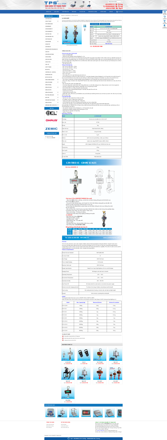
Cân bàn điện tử (48, 28)
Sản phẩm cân (65, 11)
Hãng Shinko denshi (49, 79)
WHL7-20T (68, 381)
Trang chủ (48, 11)
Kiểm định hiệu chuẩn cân (51, 105)
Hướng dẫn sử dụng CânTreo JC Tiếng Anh (72, 336)
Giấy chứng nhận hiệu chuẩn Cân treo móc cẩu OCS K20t (74, 338)
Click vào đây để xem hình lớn (72, 45)
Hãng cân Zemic (48, 82)
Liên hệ (111, 11)
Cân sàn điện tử (48, 31)
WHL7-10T (116, 362)
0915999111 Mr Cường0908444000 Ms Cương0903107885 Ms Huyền (114, 6)
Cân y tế (47, 64)
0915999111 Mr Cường (80, 438)
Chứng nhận (103, 11)
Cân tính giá (48, 46)
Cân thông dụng (49, 23)
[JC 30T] (85, 25)
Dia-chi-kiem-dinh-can (65, 427)
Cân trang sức (48, 39)
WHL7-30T (84, 381)
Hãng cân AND (48, 87)
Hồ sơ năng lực (49, 427)
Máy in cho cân (48, 77)
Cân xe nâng (48, 56)
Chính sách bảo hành (50, 424)
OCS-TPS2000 (100, 362)
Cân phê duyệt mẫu (49, 54)
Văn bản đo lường (92, 11)
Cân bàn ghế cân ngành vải (51, 49)
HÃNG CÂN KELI (48, 102)
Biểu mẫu (74, 11)
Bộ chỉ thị (47, 69)
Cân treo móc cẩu (74, 15)
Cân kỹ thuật (48, 21)
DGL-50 (83, 362)
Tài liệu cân (82, 11)
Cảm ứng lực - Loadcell (50, 72)
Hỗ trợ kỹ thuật (63, 424)
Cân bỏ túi (47, 44)
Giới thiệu (56, 11)
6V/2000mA (105, 38)
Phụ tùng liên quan (49, 94)
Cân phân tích (48, 18)
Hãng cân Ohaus (49, 92)
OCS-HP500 (68, 400)
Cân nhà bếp (48, 41)
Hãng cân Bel (48, 84)
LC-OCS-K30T (68, 362)
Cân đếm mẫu (48, 26)
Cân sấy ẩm (47, 61)
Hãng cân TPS (48, 89)
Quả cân (47, 97)
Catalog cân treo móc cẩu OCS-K (70, 340)
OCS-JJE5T (99, 381)
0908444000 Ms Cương (93, 438)
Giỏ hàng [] (120, 11)
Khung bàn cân (48, 74)
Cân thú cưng (48, 59)
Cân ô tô (47, 51)
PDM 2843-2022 (108, 43)
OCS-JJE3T (115, 381)
